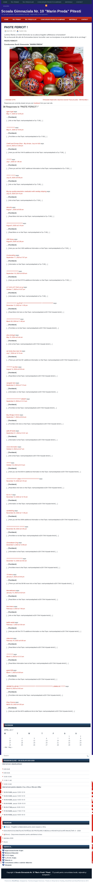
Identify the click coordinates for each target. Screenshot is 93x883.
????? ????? (10, 175)
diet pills (9, 207)
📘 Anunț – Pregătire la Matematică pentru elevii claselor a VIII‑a (25, 827)
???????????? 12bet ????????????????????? (22, 479)
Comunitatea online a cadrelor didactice (18, 862)
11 (22, 740)
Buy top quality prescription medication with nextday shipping (26, 191)
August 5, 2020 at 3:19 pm (15, 225)
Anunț (6, 842)
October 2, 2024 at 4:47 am (15, 449)
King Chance (10, 702)
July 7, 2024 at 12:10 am (14, 353)
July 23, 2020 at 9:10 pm (14, 193)
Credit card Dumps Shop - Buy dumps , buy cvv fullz (23, 143)
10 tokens (9, 574)
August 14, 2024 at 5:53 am (15, 369)
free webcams (11, 590)
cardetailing (10, 511)
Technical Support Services (36, 881)
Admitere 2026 (8, 838)
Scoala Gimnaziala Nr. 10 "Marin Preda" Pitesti (41, 11)
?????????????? (12, 271)
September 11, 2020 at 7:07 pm (16, 257)
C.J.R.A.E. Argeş (10, 858)
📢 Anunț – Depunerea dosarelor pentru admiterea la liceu (23, 834)
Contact (79, 2)
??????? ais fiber (12, 367)
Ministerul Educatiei (11, 853)
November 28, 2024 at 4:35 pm (16, 529)
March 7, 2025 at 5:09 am (14, 672)
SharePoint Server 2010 (81, 881)
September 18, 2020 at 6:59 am (16, 273)
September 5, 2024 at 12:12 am (16, 401)
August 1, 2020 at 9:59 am (15, 209)
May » (10, 747)
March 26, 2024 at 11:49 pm (15, 321)
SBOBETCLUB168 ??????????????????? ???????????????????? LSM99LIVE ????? (35, 686)
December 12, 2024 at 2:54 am (16, 561)
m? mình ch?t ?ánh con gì (14, 287)
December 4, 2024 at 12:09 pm (16, 545)
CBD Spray (10, 239)
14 (58, 740)
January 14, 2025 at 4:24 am (15, 593)
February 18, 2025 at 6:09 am (16, 640)
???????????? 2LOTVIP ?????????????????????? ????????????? (29, 303)
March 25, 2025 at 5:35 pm (15, 704)
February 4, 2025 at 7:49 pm (15, 608)
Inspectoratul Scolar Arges (14, 850)
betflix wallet (10, 622)
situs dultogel (10, 335)
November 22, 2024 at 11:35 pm (17, 513)
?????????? (10, 127)
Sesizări (6, 6)
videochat (9, 638)
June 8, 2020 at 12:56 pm (14, 146)
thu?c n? (9, 495)
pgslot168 (9, 670)
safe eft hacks (10, 431)
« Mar (5, 747)
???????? (9, 654)
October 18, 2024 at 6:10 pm (15, 465)
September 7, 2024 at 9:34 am (16, 417)
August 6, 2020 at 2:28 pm (15, 241)
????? (8, 463)
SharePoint (68, 881)
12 (34, 740)
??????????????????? (14, 223)
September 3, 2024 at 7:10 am (16, 385)
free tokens (10, 606)
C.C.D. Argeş (9, 855)
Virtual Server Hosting (58, 881)
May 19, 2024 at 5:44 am (14, 337)
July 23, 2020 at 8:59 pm (14, 177)
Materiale (68, 2)
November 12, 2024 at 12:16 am (17, 497)
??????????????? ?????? (15, 526)
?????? (9, 159)
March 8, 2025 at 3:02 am (14, 688)
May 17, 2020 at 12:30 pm (14, 114)
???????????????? (13, 319)
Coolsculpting (11, 255)
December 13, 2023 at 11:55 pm (17, 305)
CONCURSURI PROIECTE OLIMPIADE (49, 2)
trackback (37, 103)
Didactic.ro (8, 860)
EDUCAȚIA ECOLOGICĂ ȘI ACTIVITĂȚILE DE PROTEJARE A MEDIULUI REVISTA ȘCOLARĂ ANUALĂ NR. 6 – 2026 (42, 831)
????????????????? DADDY (16, 399)
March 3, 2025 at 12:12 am (15, 656)
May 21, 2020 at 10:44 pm (14, 130)
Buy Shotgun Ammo (12, 415)
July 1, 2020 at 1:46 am (14, 161)
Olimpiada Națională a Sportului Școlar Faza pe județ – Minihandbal (65, 100)
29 (69, 745)
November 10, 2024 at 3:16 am (16, 481)
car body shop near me (14, 351)
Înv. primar (15, 2)
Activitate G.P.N (10, 100)
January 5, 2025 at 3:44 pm (15, 577)
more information (12, 447)
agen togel (9, 111)
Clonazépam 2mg (12, 542)
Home (5, 2)
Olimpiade (8, 865)
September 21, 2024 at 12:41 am (17, 433)
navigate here (11, 383)
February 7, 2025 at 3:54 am (15, 624)
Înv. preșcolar (28, 2)
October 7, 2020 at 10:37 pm (15, 289)
